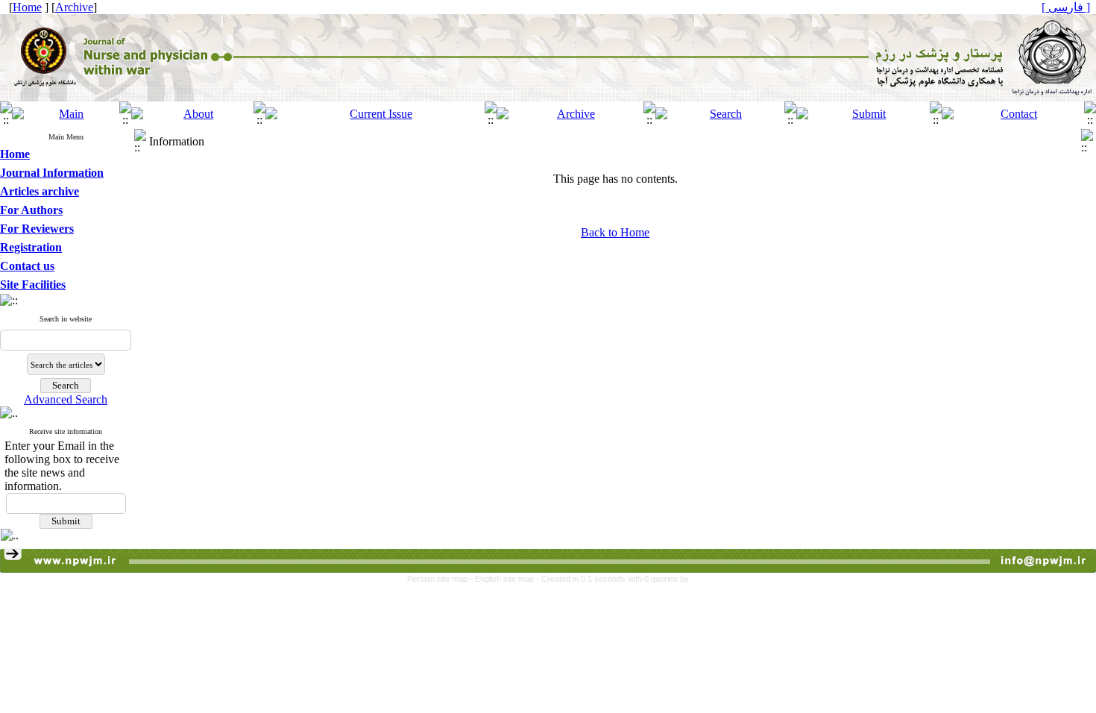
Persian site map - (441, 578)
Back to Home (615, 232)
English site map (505, 578)
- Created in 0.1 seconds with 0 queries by (612, 578)
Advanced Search (65, 399)
